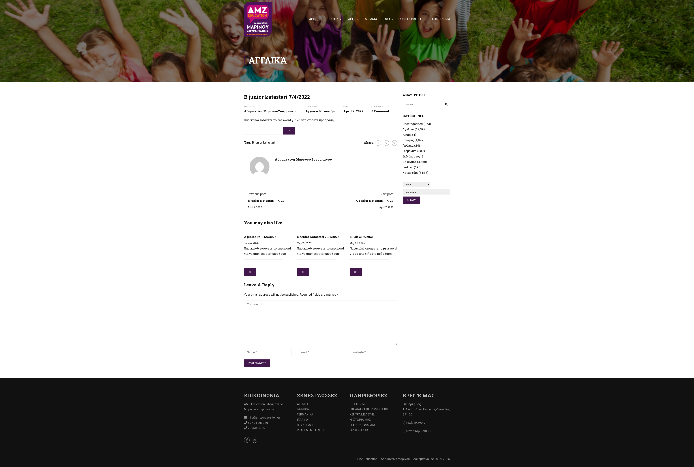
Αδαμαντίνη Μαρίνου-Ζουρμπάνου (270, 111)
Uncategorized (413, 124)
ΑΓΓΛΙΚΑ (303, 404)
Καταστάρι (327, 111)
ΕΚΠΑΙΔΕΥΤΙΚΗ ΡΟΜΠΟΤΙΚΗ (369, 409)
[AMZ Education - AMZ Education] (258, 19)
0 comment (380, 111)
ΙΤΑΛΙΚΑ (302, 419)
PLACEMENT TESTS (310, 430)
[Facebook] (378, 143)
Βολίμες (408, 140)
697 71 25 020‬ (257, 423)
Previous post (257, 194)
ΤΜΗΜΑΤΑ (370, 19)
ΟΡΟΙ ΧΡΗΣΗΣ (359, 430)
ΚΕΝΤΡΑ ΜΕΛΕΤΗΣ (362, 414)
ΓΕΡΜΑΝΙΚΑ (305, 414)
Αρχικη (314, 19)
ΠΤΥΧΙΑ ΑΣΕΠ (306, 425)
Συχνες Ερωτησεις (411, 19)
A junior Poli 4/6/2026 (260, 237)
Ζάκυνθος (409, 162)
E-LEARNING (358, 404)
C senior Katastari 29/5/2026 (318, 237)
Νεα (387, 19)
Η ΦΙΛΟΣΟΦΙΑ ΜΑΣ (363, 425)
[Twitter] (386, 143)
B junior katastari (263, 142)
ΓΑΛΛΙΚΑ (303, 409)
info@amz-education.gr (263, 417)
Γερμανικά (410, 151)
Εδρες (350, 19)
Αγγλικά (311, 111)
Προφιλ (333, 19)
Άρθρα (407, 135)
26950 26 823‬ (257, 428)
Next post (386, 194)
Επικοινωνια (441, 19)
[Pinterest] (394, 143)
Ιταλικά (408, 167)
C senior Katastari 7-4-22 (374, 200)
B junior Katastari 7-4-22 (266, 200)
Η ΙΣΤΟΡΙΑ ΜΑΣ (360, 419)
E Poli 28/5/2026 (362, 237)
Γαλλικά (408, 145)
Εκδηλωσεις (411, 156)
